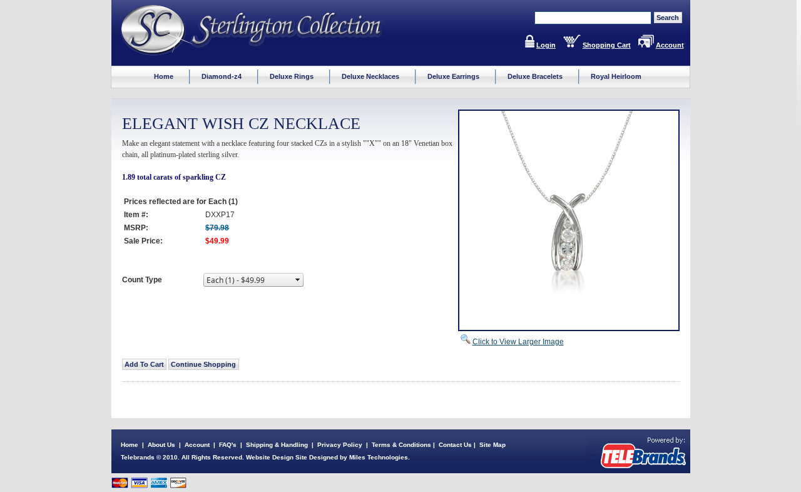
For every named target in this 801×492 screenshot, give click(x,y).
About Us (161, 444)
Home (129, 444)
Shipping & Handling (277, 444)
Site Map (492, 444)
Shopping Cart (607, 45)
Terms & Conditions (401, 444)
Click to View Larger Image (518, 341)
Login (546, 45)
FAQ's (228, 444)
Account (670, 45)
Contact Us (455, 444)
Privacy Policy (339, 444)
